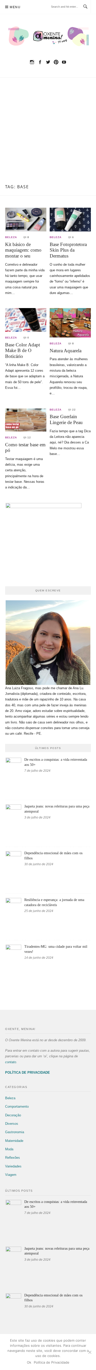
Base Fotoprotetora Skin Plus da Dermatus (68, 250)
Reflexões (12, 1158)
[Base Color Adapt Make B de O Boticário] (25, 320)
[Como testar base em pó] (25, 420)
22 (74, 409)
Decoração (13, 1115)
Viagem (10, 1175)
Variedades (13, 1166)
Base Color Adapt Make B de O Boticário (22, 350)
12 (29, 437)
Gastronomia (14, 1132)
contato (10, 1062)
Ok (29, 1362)
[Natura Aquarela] (70, 322)
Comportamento (17, 1106)
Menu (15, 7)
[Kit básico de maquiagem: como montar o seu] (25, 219)
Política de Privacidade (51, 1362)
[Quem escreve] (48, 642)
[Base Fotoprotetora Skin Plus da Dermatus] (70, 219)
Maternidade (14, 1141)
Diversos (11, 1124)
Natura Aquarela (65, 350)
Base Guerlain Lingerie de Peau (66, 419)
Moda (9, 1149)
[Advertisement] (48, 134)
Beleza (11, 237)
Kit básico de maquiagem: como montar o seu (23, 250)
